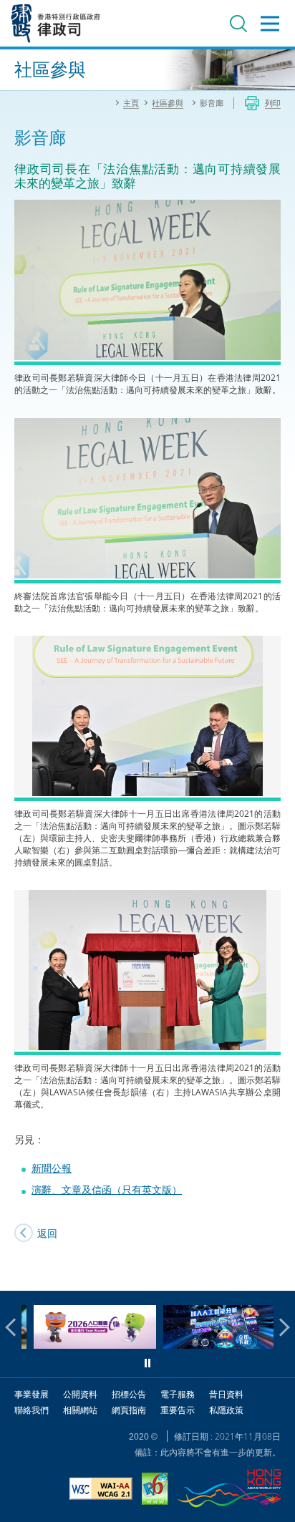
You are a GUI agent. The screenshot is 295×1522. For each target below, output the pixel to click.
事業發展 (31, 1394)
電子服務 (177, 1394)
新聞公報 (52, 1168)
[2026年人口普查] (82, 1345)
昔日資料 (226, 1394)
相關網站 (80, 1410)
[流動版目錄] (270, 23)
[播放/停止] (147, 1363)
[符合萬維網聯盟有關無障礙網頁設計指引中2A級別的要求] (100, 1490)
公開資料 (80, 1394)
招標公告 (129, 1394)
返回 (47, 1233)
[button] (14, 1327)
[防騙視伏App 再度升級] (212, 1345)
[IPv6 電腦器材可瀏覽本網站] (155, 1490)
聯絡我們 (31, 1410)
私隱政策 (226, 1410)
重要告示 (177, 1410)
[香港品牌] (229, 1490)
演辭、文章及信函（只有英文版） (107, 1189)
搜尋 (238, 23)
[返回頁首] (275, 1271)
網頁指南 (129, 1410)
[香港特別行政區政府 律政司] (56, 23)
